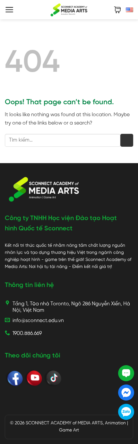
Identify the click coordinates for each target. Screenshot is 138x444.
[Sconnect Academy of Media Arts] (69, 9)
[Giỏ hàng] (117, 10)
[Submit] (126, 140)
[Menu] (9, 9)
